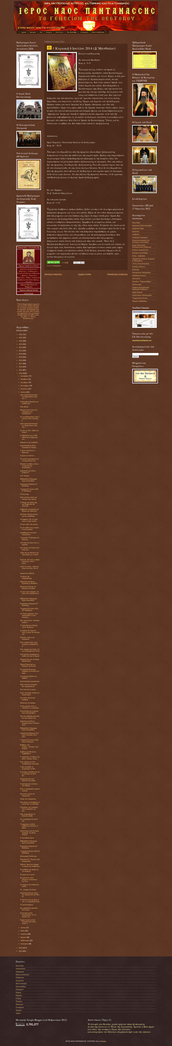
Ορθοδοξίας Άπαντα (139, 275)
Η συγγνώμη (24, 494)
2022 (21, 347)
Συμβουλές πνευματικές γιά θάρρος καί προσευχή (29, 510)
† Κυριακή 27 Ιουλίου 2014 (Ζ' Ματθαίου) (29, 490)
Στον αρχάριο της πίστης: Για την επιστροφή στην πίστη (30, 650)
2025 (21, 338)
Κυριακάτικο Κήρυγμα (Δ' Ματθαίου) (28, 847)
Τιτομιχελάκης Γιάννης (139, 298)
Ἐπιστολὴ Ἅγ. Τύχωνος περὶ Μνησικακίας (30, 860)
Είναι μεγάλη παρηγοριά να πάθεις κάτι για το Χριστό (29, 655)
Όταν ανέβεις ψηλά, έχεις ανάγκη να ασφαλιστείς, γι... (29, 644)
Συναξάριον (84, 32)
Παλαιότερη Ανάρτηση (117, 274)
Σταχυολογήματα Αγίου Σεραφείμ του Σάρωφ (28, 446)
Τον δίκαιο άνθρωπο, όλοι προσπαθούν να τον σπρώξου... (29, 615)
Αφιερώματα (20, 972)
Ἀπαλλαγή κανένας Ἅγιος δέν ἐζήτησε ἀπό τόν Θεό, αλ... (30, 894)
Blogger (103, 1041)
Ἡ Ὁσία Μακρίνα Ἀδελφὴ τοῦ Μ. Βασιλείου (28, 626)
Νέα (41, 32)
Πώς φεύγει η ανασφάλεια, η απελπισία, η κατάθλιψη (30, 803)
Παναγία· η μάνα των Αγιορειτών (27, 638)
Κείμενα (49, 32)
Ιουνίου (23, 928)
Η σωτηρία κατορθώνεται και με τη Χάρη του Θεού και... (30, 773)
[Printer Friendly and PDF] (53, 262)
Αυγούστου (25, 389)
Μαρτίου (24, 937)
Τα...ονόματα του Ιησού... (28, 890)
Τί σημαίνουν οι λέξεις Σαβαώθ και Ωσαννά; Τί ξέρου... (29, 826)
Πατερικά (19, 1001)
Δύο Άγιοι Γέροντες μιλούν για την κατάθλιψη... (29, 515)
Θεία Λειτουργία (21, 983)
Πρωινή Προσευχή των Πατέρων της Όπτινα (28, 665)
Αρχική (23, 32)
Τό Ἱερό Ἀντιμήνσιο (26, 905)
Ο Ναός (18, 998)
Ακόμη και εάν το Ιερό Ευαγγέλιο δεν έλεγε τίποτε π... (28, 921)
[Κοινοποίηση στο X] (79, 263)
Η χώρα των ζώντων (27, 455)
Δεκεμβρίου (25, 376)
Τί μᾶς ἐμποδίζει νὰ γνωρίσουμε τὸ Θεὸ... (28, 768)
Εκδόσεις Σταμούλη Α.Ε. (140, 250)
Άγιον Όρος (136, 223)
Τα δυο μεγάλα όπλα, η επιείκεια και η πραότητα (29, 707)
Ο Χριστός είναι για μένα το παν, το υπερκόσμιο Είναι (29, 900)
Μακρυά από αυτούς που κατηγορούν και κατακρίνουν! (28, 411)
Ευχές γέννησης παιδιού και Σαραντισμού (29, 693)
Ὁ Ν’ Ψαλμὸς (24, 476)
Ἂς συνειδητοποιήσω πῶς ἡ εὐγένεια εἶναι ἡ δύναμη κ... (29, 418)
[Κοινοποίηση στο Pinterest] (83, 263)
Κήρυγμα (19, 995)
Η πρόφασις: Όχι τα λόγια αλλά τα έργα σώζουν (29, 520)
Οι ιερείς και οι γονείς (27, 874)
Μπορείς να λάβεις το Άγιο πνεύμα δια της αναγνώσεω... (29, 465)
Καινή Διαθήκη (72, 32)
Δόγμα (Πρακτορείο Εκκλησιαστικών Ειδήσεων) (141, 246)
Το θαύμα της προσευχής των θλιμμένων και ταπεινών (28, 504)
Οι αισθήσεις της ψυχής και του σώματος (29, 870)
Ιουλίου (23, 392)
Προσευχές (19, 1004)
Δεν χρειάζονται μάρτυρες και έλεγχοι (29, 909)
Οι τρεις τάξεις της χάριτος (29, 524)
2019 (21, 357)
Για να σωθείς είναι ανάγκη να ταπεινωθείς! (29, 528)
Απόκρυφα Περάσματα (140, 237)
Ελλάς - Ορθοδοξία (138, 256)
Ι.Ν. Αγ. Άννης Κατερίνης (140, 264)
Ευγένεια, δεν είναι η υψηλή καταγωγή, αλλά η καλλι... (29, 561)
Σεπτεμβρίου (25, 386)
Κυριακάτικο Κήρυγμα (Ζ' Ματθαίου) (28, 485)
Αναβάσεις (135, 234)
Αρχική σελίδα (84, 274)
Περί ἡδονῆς (24, 407)
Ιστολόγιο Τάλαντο (138, 267)
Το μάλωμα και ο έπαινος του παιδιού (28, 784)
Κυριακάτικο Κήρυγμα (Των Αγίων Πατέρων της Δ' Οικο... (29, 735)
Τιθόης (28, 277)
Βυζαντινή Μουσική (98, 32)
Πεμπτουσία (136, 278)
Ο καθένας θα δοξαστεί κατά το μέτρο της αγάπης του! (30, 632)
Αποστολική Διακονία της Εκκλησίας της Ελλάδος (140, 241)
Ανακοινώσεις (20, 969)
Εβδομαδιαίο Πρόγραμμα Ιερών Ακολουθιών (28, 480)
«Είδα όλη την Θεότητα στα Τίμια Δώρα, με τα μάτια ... (29, 554)
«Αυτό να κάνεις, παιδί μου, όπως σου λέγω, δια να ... (29, 568)
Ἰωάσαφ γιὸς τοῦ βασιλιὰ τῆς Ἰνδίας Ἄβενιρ (29, 278)
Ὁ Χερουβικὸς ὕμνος (27, 838)
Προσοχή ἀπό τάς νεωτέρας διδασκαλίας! (29, 660)
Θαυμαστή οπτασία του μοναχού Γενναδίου (28, 587)
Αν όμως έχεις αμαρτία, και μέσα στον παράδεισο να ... (29, 593)
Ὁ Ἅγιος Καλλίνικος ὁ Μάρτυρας (27, 451)
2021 (21, 351)
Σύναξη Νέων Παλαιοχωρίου (28, 321)
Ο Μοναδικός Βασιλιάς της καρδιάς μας (29, 402)
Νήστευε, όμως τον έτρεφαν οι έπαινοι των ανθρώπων (30, 865)
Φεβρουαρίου (25, 940)
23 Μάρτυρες (32, 271)
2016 (21, 367)
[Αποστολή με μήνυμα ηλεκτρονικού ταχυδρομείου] (74, 263)
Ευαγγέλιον (59, 32)
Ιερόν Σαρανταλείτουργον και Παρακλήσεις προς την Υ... (29, 396)
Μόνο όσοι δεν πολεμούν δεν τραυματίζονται (28, 685)
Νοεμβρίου (24, 379)
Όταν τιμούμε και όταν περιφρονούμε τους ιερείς (29, 763)
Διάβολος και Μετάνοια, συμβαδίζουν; (28, 752)
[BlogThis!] (76, 263)
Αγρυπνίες (135, 231)
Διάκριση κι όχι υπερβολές (29, 442)
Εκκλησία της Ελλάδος (140, 253)
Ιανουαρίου (25, 944)
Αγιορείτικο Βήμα (138, 228)
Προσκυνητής (136, 284)
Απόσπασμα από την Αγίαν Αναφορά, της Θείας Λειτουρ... (29, 832)
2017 (21, 363)
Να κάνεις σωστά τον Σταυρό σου (27, 795)
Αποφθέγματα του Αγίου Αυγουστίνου (28, 533)
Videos (18, 1013)
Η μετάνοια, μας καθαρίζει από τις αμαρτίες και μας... (29, 809)
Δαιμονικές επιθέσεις (27, 573)
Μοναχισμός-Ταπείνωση (28, 856)
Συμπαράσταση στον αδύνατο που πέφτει (28, 779)
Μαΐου (23, 931)
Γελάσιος (29, 282)
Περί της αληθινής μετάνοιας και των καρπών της (29, 717)
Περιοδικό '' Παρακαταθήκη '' (141, 281)
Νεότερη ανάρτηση (53, 274)
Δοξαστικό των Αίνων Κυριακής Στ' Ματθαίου (28, 582)
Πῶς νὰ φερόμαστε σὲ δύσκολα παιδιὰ (27, 815)
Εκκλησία (33, 32)
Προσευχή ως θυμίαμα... (28, 703)
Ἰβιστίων (25, 275)
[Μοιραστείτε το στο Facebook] (81, 263)
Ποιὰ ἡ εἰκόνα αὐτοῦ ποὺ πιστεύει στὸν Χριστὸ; (28, 498)
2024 (21, 341)
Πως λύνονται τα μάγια (28, 689)
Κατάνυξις (135, 270)
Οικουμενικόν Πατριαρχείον (141, 272)
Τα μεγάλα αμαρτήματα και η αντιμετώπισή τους (29, 460)
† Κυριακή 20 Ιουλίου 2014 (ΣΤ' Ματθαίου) (29, 609)
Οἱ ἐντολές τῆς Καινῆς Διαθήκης (27, 698)
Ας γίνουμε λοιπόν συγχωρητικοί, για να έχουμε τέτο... (28, 915)
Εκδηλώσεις (20, 977)
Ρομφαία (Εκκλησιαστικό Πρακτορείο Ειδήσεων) (140, 288)
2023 (21, 344)
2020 (21, 354)
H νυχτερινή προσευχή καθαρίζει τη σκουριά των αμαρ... (29, 671)
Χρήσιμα (19, 1010)
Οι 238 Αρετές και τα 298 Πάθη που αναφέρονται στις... (29, 437)
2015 (21, 370)
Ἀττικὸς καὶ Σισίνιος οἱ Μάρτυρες (28, 273)
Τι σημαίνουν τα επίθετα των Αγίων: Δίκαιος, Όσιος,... (30, 757)
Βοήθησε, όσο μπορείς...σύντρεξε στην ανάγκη (29, 746)
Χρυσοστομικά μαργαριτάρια (29, 681)
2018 (21, 360)
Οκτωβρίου (24, 382)
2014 (21, 373)
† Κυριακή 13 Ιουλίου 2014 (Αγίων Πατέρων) (29, 741)
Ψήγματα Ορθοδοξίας (139, 301)
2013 (21, 948)
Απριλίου (24, 934)
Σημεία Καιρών (137, 292)
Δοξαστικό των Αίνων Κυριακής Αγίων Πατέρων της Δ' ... (29, 723)
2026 (21, 334)
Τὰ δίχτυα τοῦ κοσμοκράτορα (26, 577)
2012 (21, 951)
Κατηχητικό (19, 989)
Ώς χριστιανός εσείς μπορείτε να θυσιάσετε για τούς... (28, 879)
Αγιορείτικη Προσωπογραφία (142, 225)
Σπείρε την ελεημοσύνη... (28, 799)
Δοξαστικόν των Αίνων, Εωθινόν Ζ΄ (28, 471)
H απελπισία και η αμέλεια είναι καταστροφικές (29, 712)
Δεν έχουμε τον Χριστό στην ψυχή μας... (29, 548)
